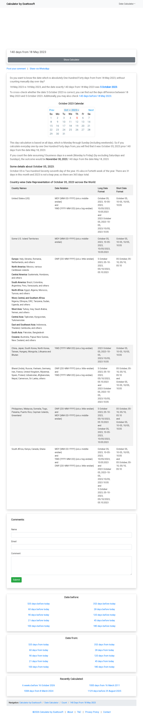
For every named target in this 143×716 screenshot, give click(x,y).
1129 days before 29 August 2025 (104, 691)
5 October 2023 (108, 87)
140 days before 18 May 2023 (95, 96)
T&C (79, 712)
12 (77, 121)
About (70, 712)
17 (64, 125)
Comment (16, 553)
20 (83, 125)
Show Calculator (71, 59)
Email (13, 541)
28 (89, 129)
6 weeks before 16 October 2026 (38, 685)
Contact (107, 712)
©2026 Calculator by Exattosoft (48, 712)
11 (70, 121)
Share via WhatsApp (39, 68)
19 (77, 125)
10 (64, 121)
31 (64, 133)
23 (57, 129)
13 (83, 121)
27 (83, 129)
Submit (16, 579)
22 (51, 129)
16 (57, 125)
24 (64, 129)
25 (70, 129)
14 (89, 121)
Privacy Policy (92, 712)
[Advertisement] (71, 29)
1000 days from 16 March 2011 (104, 685)
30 (57, 133)
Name (14, 529)
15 (51, 125)
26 (77, 129)
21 (89, 125)
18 (70, 125)
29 (51, 133)
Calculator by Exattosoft (21, 3)
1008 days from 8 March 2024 (38, 691)
